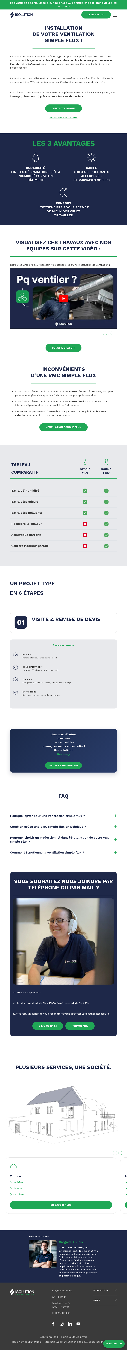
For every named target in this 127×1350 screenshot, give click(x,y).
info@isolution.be (61, 1290)
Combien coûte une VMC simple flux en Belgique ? (48, 826)
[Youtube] (78, 1324)
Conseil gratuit (63, 347)
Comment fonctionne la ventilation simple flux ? (47, 852)
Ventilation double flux (63, 427)
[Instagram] (62, 1324)
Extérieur (19, 1188)
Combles (18, 1194)
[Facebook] (53, 1324)
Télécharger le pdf (64, 117)
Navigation (100, 1290)
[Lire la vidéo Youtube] (63, 298)
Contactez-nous (64, 108)
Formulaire (80, 1025)
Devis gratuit (113, 1343)
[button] (63, 1118)
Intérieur (18, 1182)
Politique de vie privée (74, 1336)
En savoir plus (61, 1204)
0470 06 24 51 (48, 1025)
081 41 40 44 (59, 1296)
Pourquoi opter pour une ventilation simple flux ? (47, 816)
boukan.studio (33, 1341)
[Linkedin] (70, 1324)
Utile (96, 1300)
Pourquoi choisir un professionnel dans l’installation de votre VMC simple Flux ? (60, 839)
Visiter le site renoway (63, 765)
